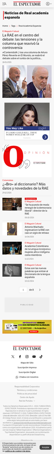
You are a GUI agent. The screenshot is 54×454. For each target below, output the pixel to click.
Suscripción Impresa (27, 367)
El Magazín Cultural (10, 31)
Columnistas (7, 180)
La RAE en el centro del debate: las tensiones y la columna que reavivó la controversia (22, 41)
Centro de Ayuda (27, 397)
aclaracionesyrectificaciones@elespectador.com (32, 423)
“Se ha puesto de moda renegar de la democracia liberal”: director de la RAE (38, 209)
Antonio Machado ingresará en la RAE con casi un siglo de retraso (37, 230)
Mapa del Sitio (27, 363)
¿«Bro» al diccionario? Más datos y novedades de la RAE (25, 186)
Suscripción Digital (27, 372)
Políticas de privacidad (27, 394)
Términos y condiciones (27, 390)
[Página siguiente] (39, 290)
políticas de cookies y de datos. (18, 451)
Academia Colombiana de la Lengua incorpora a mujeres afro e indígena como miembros (37, 251)
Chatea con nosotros (28, 377)
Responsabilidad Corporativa (27, 387)
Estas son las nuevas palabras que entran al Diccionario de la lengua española (37, 273)
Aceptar (45, 447)
